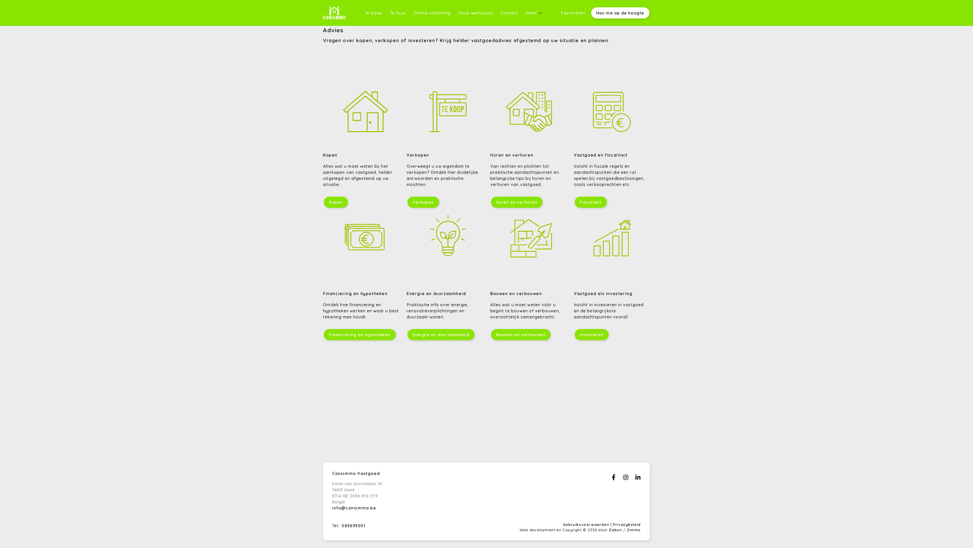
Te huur (398, 12)
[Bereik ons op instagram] (626, 478)
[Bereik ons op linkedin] (638, 478)
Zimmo (634, 530)
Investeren (592, 334)
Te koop (374, 12)
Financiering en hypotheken (360, 334)
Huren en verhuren (516, 202)
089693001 (353, 525)
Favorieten (573, 12)
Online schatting (432, 12)
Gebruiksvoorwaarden (587, 524)
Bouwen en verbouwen (521, 334)
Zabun (615, 530)
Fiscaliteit (591, 202)
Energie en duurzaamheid (441, 334)
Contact (509, 12)
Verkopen (423, 202)
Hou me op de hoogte (620, 12)
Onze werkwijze (475, 12)
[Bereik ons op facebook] (613, 478)
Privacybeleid (627, 524)
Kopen (336, 202)
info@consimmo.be (354, 507)
